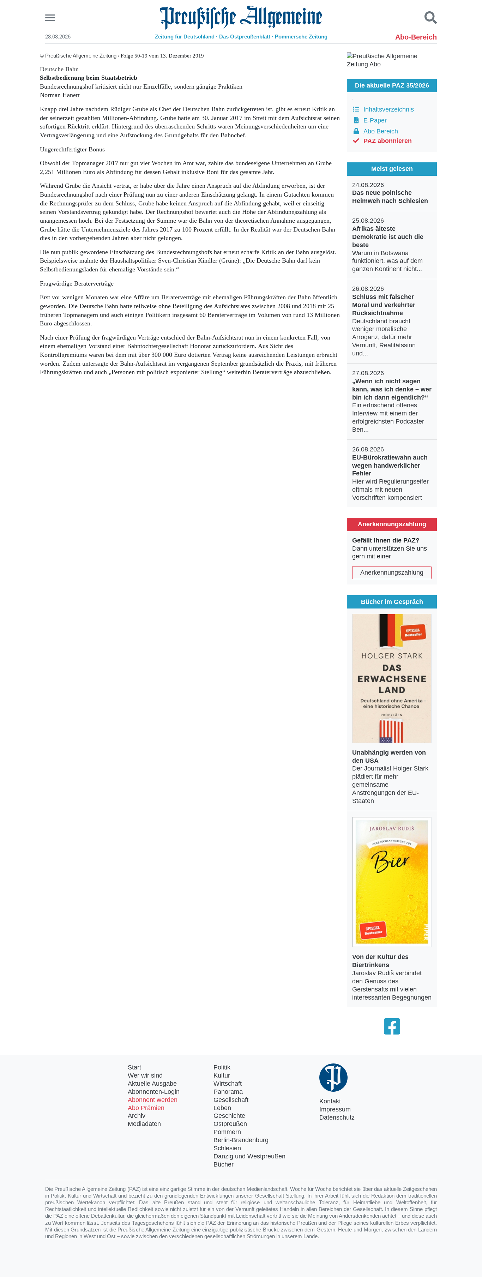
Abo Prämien (146, 1107)
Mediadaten (144, 1123)
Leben (222, 1107)
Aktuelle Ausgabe (152, 1083)
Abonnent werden (152, 1099)
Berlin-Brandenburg (241, 1140)
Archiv (136, 1115)
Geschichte (229, 1115)
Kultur (221, 1075)
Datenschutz (337, 1117)
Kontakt (330, 1101)
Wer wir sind (145, 1075)
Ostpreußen (230, 1123)
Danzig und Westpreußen (249, 1156)
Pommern (227, 1131)
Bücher (223, 1164)
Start (134, 1067)
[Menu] (51, 18)
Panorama (228, 1091)
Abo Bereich (379, 131)
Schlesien (227, 1148)
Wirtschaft (227, 1083)
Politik (221, 1067)
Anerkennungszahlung (391, 572)
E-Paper (373, 120)
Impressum (335, 1109)
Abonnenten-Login (154, 1091)
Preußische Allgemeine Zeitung (80, 56)
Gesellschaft (230, 1099)
